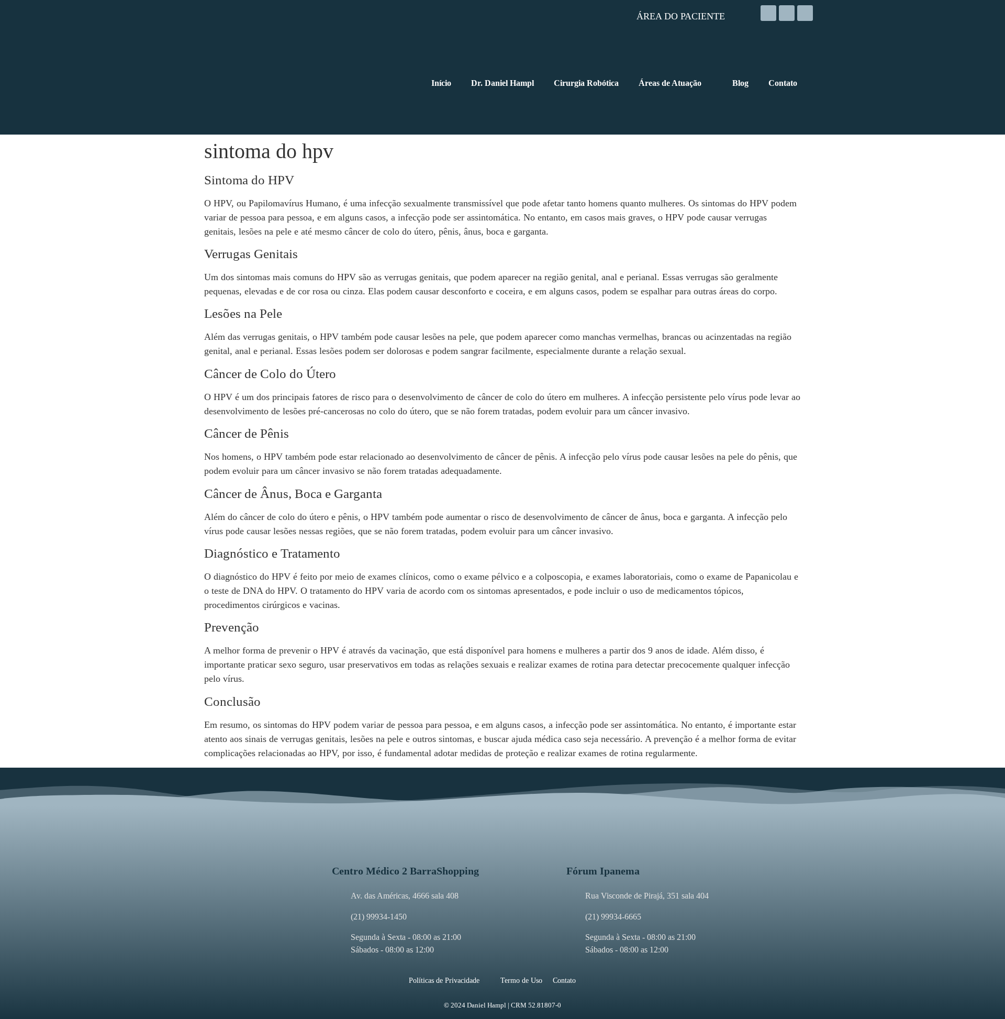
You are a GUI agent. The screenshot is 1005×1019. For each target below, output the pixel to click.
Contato (564, 980)
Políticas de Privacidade (444, 980)
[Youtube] (805, 13)
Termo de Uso (521, 980)
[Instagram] (768, 13)
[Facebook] (787, 13)
